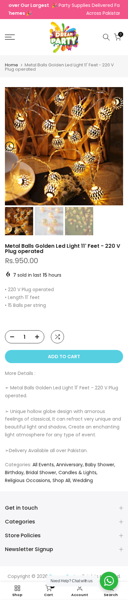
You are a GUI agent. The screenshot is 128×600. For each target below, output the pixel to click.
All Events (43, 464)
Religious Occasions (27, 480)
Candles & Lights (77, 472)
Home (11, 65)
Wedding (83, 480)
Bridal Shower (41, 472)
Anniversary (69, 464)
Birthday (14, 472)
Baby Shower (99, 464)
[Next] (118, 146)
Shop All (61, 480)
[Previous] (9, 146)
